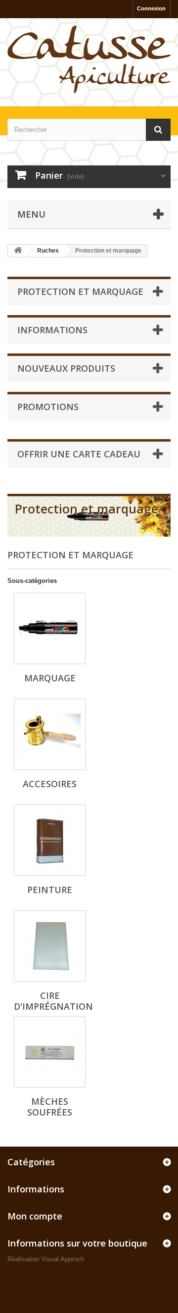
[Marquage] (50, 628)
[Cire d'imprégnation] (50, 946)
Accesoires (50, 784)
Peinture (49, 890)
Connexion (151, 8)
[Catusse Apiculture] (89, 60)
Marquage (50, 678)
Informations (52, 330)
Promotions (48, 407)
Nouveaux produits (66, 368)
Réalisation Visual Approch (45, 1259)
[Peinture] (50, 840)
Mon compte (34, 1216)
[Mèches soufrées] (50, 1052)
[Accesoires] (50, 734)
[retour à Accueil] (17, 251)
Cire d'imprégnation (53, 1001)
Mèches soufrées (49, 1106)
